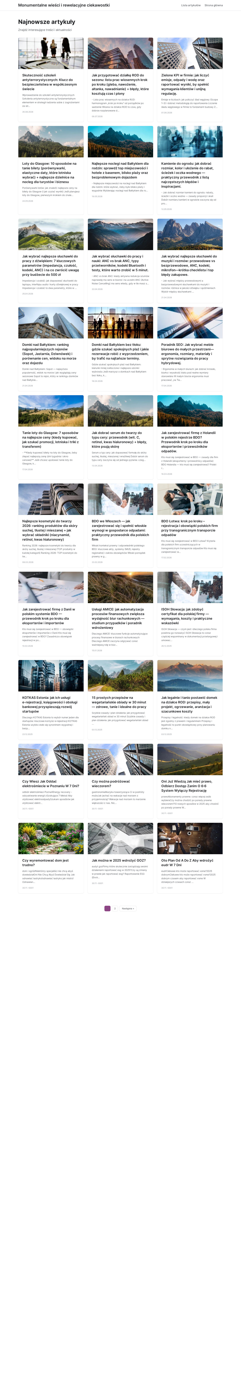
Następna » (128, 908)
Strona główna (214, 5)
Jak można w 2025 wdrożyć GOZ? (119, 860)
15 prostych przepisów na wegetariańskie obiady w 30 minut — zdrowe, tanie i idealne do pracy (119, 702)
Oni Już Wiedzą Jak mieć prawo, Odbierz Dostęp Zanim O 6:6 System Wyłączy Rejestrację (186, 786)
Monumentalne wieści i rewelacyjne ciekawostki (64, 5)
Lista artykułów (191, 5)
